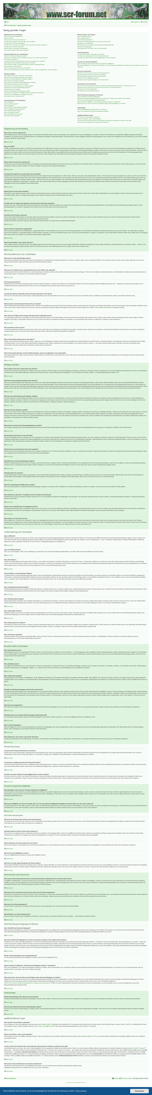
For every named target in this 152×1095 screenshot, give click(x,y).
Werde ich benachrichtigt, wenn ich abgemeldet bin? (91, 100)
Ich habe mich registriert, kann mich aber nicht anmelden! (19, 41)
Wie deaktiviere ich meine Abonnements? (88, 90)
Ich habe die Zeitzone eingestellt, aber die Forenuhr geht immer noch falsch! (24, 61)
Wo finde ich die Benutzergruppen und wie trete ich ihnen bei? (93, 41)
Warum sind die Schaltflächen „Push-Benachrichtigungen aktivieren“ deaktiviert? (99, 102)
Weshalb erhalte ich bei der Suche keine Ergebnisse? (91, 74)
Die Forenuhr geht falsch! (11, 59)
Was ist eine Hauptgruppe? (84, 46)
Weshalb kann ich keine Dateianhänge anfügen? (17, 87)
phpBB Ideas (90, 1036)
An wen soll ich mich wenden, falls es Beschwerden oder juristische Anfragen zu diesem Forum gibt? (104, 120)
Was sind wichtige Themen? (11, 112)
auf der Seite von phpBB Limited (43, 1026)
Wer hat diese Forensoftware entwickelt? (88, 117)
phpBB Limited (93, 307)
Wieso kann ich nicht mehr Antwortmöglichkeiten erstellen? (20, 82)
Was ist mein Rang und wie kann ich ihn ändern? (17, 68)
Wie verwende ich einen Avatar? (12, 66)
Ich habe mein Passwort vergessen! (14, 46)
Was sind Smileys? (9, 105)
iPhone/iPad (54, 947)
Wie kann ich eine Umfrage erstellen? (14, 80)
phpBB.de (109, 307)
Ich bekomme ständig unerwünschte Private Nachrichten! (92, 56)
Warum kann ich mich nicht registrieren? (15, 39)
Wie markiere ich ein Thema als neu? (14, 96)
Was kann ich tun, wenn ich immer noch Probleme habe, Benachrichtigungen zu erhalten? (101, 103)
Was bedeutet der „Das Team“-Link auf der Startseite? (92, 48)
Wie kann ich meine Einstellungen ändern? (15, 56)
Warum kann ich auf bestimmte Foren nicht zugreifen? (18, 86)
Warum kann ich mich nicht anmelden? (14, 43)
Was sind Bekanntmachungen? (12, 110)
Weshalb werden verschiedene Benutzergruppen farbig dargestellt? (95, 45)
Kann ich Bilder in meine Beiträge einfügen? (15, 107)
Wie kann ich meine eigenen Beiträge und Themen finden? (93, 79)
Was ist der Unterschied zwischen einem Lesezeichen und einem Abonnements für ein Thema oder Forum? (106, 85)
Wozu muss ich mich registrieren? (13, 36)
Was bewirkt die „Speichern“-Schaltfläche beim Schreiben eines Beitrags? (24, 92)
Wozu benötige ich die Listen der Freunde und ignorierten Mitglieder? (95, 63)
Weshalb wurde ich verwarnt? (12, 89)
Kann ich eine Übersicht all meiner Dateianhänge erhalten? (93, 111)
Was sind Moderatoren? (83, 38)
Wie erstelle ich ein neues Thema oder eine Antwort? (18, 75)
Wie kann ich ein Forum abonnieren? (87, 89)
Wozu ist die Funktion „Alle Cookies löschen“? (16, 50)
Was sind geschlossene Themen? (13, 114)
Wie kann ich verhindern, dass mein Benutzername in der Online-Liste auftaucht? (26, 57)
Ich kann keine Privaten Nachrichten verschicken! (90, 54)
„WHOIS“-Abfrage (138, 1048)
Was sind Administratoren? (84, 36)
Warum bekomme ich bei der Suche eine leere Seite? (91, 76)
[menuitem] (6, 22)
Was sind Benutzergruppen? (85, 39)
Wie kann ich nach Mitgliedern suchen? (87, 78)
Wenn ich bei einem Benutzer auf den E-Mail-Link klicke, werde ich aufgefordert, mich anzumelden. (30, 69)
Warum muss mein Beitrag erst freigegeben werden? (18, 94)
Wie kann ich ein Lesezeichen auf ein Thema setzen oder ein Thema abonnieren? (99, 87)
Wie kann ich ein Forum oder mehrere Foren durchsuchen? (93, 73)
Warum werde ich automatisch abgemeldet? (16, 48)
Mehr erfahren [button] (81, 1091)
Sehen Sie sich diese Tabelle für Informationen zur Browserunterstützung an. (27, 983)
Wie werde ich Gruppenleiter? (85, 43)
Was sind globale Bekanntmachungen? (14, 109)
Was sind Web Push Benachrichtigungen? (88, 96)
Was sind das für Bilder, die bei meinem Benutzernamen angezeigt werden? (24, 64)
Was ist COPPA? (8, 38)
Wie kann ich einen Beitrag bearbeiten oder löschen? (18, 77)
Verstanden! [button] (139, 1091)
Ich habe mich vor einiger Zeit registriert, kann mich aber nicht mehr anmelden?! (25, 45)
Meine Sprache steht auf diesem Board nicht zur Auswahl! (19, 63)
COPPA (103, 176)
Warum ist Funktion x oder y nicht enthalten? (89, 118)
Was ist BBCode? (9, 102)
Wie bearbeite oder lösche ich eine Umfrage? (16, 84)
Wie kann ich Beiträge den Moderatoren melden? (17, 91)
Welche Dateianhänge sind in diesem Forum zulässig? (92, 109)
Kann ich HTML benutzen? (11, 104)
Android (65, 947)
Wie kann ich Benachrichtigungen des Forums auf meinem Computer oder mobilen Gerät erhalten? (104, 98)
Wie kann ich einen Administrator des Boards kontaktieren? (93, 122)
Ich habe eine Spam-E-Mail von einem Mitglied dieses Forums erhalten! (96, 57)
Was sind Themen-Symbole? (12, 115)
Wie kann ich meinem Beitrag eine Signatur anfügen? (18, 79)
